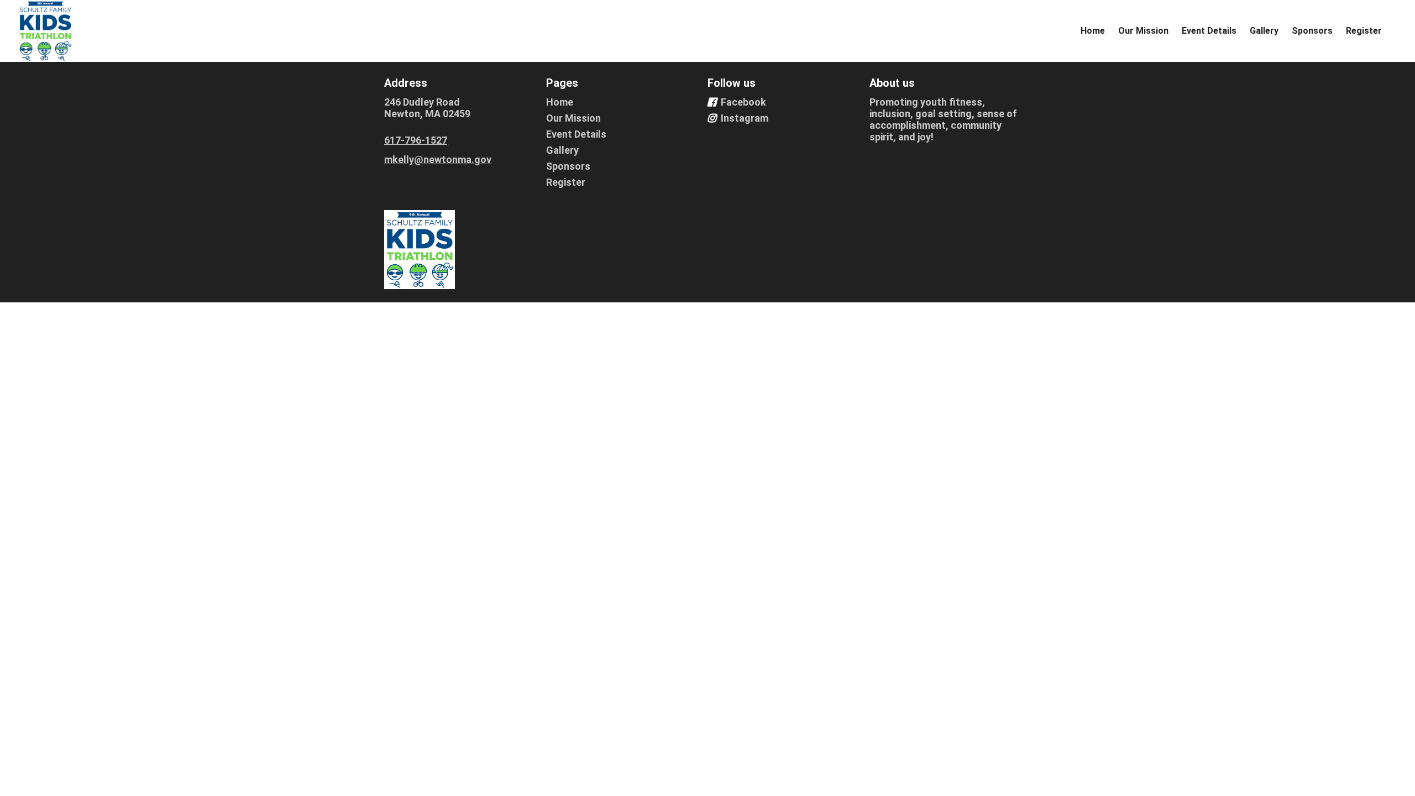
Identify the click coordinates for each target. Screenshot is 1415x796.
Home (1093, 30)
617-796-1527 (415, 140)
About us (892, 83)
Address (405, 83)
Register (1364, 30)
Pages (562, 83)
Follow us (732, 83)
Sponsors (1312, 30)
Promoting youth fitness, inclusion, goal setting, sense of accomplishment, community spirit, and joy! (943, 119)
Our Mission (1143, 30)
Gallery (1264, 30)
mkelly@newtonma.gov (437, 159)
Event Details (1209, 30)
